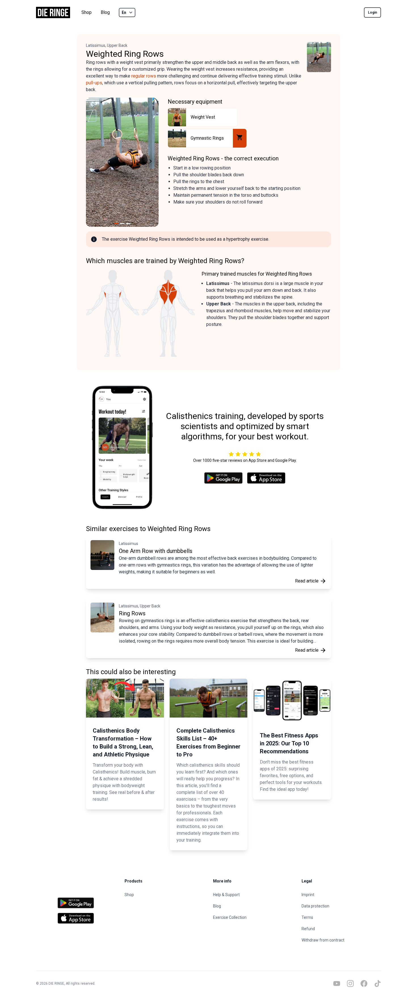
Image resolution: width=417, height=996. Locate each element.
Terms (307, 917)
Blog (105, 12)
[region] (122, 162)
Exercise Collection (230, 917)
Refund (308, 928)
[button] (93, 162)
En (124, 12)
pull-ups (94, 82)
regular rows (143, 76)
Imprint (308, 894)
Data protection (315, 906)
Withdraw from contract (323, 940)
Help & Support (226, 894)
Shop (86, 12)
